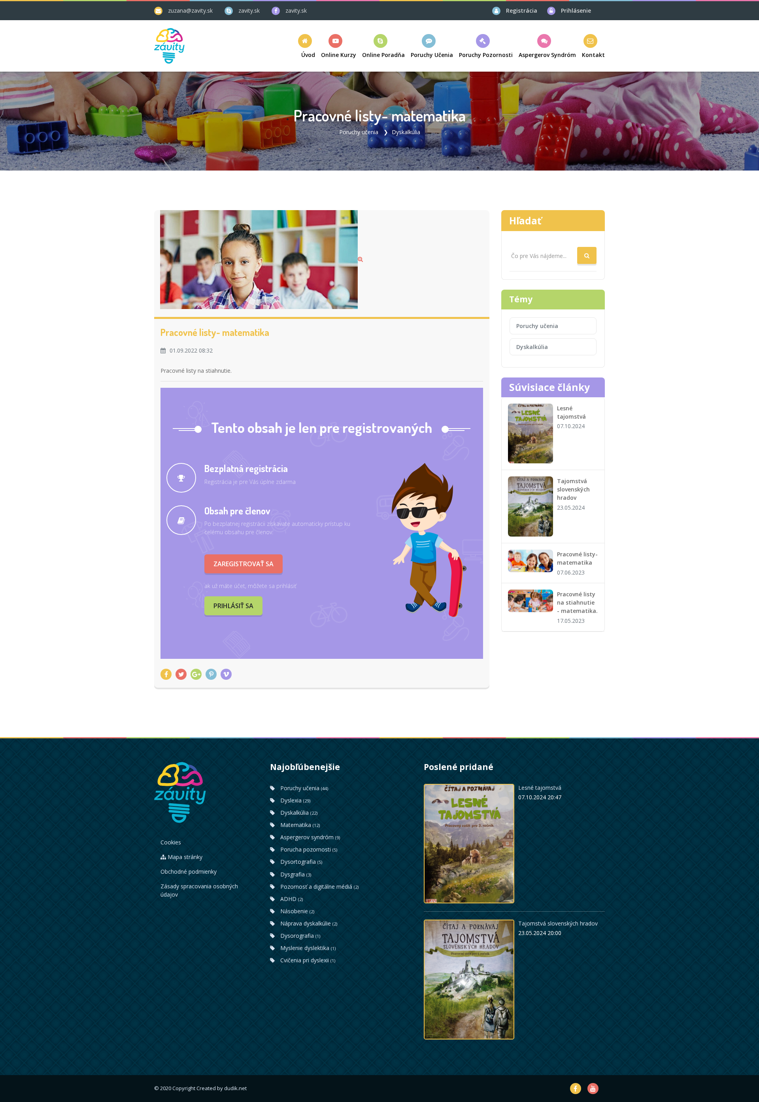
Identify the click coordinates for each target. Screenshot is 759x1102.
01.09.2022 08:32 (191, 350)
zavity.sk (249, 10)
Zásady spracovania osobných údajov (199, 890)
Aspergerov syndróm (309, 837)
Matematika (299, 825)
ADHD (291, 899)
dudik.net (235, 1088)
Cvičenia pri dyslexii (307, 960)
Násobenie (296, 911)
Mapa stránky (184, 857)
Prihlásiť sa (233, 605)
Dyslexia (294, 800)
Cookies (170, 842)
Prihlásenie (576, 10)
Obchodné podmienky (188, 871)
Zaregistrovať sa (243, 564)
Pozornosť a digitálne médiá (319, 886)
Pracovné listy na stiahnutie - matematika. (577, 602)
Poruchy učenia (358, 132)
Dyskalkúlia (406, 132)
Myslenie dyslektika (307, 948)
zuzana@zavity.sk (190, 10)
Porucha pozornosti (308, 849)
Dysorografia (299, 935)
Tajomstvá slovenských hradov (573, 489)
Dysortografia (300, 861)
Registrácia (521, 10)
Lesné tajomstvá (539, 787)
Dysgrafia (295, 874)
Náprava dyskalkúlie (308, 923)
